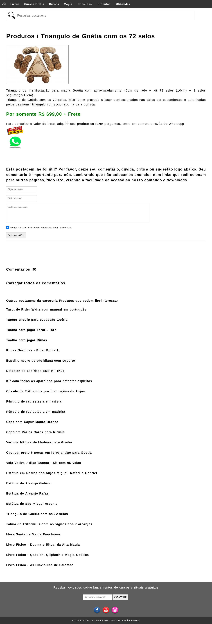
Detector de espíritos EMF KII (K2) (35, 370)
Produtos (104, 4)
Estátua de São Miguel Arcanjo (32, 503)
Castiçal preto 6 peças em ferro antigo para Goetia (49, 452)
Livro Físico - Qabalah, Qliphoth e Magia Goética (47, 554)
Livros (14, 4)
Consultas (85, 4)
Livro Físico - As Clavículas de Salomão (39, 565)
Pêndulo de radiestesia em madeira (35, 411)
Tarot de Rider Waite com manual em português (46, 309)
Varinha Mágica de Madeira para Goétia (39, 442)
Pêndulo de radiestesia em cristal (34, 401)
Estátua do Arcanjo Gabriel (29, 483)
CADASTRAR (120, 597)
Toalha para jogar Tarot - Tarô (31, 330)
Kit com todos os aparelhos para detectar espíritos (49, 381)
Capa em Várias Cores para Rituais (35, 432)
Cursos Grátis (34, 4)
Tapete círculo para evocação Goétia (37, 319)
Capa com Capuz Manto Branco (32, 422)
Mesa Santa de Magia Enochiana (33, 534)
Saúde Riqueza (132, 620)
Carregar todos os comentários (35, 283)
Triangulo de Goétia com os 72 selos (37, 514)
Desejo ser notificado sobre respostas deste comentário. (41, 227)
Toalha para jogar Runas (26, 340)
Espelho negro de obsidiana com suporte (40, 360)
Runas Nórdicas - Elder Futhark (32, 350)
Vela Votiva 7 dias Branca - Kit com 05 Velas (43, 462)
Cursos (54, 4)
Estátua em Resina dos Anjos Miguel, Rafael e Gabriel (51, 473)
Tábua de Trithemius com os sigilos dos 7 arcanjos (49, 524)
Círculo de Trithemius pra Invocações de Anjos (45, 391)
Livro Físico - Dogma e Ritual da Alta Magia (43, 544)
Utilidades (123, 4)
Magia (68, 4)
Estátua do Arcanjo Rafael (28, 493)
